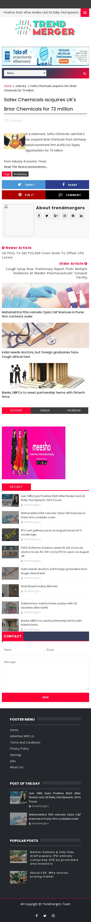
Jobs (13, 761)
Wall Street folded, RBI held (39, 586)
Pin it (29, 195)
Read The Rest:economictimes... (26, 167)
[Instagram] (42, 3)
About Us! (16, 767)
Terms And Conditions (25, 742)
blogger (16, 410)
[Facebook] (48, 3)
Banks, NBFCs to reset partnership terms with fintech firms (43, 394)
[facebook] (36, 916)
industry (21, 86)
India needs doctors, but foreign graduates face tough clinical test (40, 354)
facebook (74, 410)
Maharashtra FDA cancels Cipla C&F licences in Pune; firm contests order (43, 314)
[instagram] (53, 916)
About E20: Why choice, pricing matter (49, 875)
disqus (45, 410)
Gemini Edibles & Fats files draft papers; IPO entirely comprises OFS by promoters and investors (54, 858)
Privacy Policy (19, 749)
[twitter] (45, 916)
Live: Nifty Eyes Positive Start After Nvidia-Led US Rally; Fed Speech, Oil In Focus (53, 498)
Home (8, 86)
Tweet (30, 185)
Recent (16, 487)
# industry (20, 174)
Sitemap (15, 755)
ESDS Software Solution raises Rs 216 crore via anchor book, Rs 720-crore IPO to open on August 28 (55, 552)
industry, (17, 120)
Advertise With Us (22, 736)
